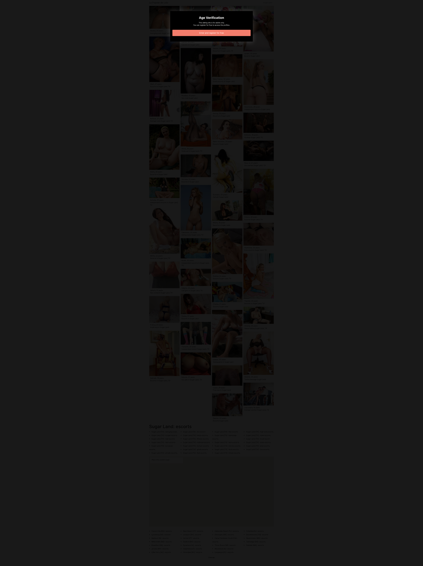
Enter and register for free (211, 33)
